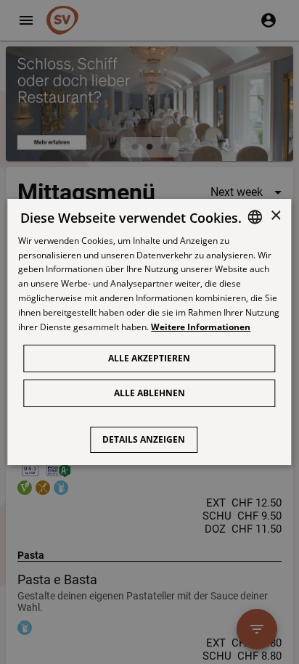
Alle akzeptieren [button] (149, 358)
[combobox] (255, 217)
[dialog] (149, 332)
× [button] (275, 215)
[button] (149, 432)
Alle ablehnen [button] (149, 393)
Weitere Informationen (200, 327)
